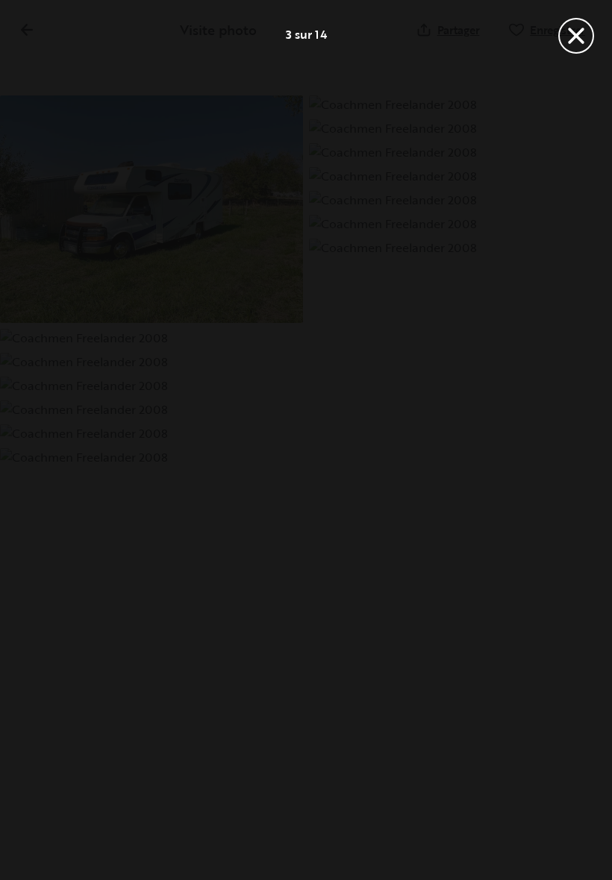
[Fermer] (576, 36)
